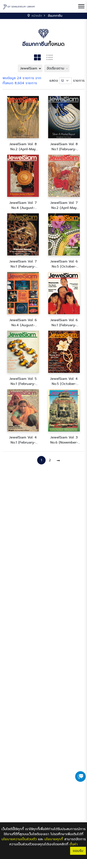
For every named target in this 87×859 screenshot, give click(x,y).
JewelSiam (28, 68)
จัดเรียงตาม (55, 68)
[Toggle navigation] (81, 6)
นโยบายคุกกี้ (53, 839)
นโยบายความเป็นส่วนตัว (19, 839)
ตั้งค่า (73, 844)
